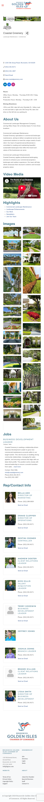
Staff (23, 781)
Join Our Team (11, 216)
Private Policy (7, 779)
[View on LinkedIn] (5, 86)
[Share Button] (27, 33)
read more (17, 467)
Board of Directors (27, 779)
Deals (24, 763)
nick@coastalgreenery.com (14, 472)
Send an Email (23, 505)
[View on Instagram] (13, 86)
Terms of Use (7, 777)
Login (24, 761)
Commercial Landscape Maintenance (19, 207)
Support (5, 784)
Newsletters (10, 214)
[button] (3, 5)
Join (23, 756)
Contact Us (25, 784)
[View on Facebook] (9, 86)
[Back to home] (22, 5)
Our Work (9, 212)
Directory (25, 759)
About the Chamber (28, 777)
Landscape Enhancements (15, 209)
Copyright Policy (8, 781)
